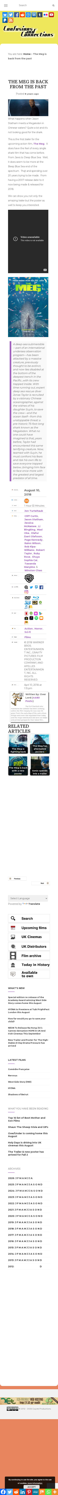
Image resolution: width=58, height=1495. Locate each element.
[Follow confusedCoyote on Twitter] (11, 14)
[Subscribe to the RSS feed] (10, 20)
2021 (11, 1209)
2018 (11, 1228)
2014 (11, 1253)
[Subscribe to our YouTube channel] (51, 14)
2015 (11, 1247)
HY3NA (11, 1088)
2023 (11, 1197)
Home (27, 54)
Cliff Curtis (31, 516)
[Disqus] (29, 822)
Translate (34, 903)
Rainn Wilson (32, 543)
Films (27, 637)
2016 (11, 1241)
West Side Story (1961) (19, 1082)
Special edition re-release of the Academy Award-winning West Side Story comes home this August (27, 1000)
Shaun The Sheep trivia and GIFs (28, 1127)
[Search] (53, 5)
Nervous (12, 1075)
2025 (11, 1184)
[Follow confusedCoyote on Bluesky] (5, 14)
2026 (11, 1178)
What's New (16, 988)
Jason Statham (33, 519)
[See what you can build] (28, 14)
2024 (11, 1190)
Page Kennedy (33, 539)
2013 (11, 1260)
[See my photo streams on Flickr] (46, 14)
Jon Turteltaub (33, 510)
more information (35, 1483)
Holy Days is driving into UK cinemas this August (24, 1144)
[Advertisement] (21, 1327)
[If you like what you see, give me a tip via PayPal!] (5, 20)
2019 (11, 1222)
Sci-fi (27, 632)
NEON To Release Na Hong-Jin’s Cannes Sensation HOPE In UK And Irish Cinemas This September (26, 1031)
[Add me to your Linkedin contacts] (34, 14)
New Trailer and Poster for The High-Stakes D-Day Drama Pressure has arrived (28, 1043)
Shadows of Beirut (18, 1094)
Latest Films (17, 1060)
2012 (11, 1266)
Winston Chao (33, 570)
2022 (11, 1203)
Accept (32, 1486)
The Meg (38, 143)
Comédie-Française (18, 1069)
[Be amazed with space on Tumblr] (40, 14)
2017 (11, 1234)
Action (28, 628)
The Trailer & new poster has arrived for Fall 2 (26, 1153)
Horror (38, 628)
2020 (11, 1216)
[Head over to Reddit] (23, 14)
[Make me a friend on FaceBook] (17, 14)
